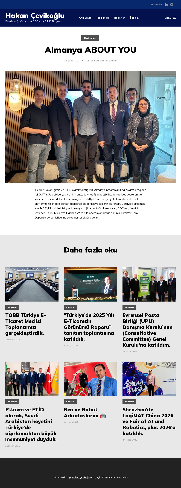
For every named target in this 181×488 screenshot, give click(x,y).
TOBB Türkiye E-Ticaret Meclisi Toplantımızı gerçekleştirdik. (25, 324)
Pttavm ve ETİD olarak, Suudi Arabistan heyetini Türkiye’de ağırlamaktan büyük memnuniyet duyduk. (31, 424)
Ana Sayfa (85, 17)
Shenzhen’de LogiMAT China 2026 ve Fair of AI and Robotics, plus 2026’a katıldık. (149, 421)
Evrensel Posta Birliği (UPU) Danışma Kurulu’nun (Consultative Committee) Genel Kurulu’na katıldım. (147, 330)
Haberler (119, 17)
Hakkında (103, 17)
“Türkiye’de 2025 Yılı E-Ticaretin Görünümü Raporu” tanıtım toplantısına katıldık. (89, 327)
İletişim (134, 17)
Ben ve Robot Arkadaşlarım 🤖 (85, 412)
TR (145, 17)
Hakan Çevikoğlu (34, 15)
